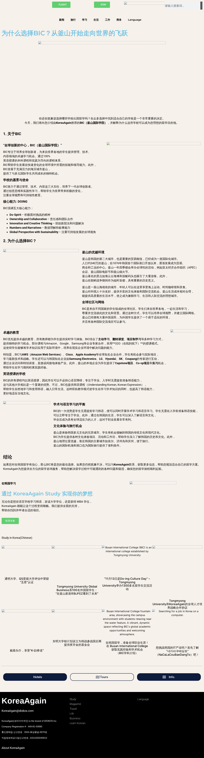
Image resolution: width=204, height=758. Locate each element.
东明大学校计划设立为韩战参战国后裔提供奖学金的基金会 (77, 643)
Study (73, 699)
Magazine (75, 704)
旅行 (73, 19)
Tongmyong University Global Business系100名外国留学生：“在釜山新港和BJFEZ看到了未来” (77, 590)
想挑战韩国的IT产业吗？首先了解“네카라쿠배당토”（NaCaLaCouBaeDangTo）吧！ (177, 651)
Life (72, 713)
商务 (119, 19)
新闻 (61, 19)
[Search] (201, 6)
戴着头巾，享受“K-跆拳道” (27, 650)
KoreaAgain (24, 700)
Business (75, 718)
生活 (96, 19)
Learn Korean (77, 723)
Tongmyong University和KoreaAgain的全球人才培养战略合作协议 (177, 604)
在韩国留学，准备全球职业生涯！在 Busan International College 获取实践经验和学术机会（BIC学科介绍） (127, 648)
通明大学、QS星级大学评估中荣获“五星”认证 (27, 580)
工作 (107, 19)
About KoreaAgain (13, 748)
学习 (84, 19)
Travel (73, 708)
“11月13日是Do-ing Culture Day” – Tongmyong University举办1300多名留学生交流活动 (127, 584)
